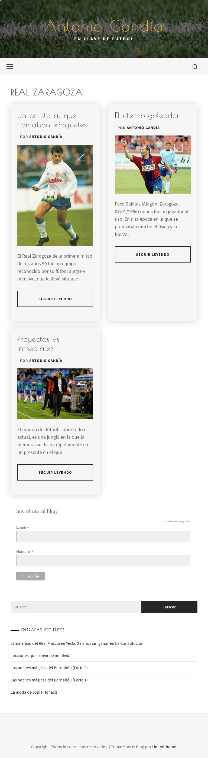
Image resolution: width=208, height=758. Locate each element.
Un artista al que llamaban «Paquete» (52, 120)
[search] (195, 66)
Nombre (24, 551)
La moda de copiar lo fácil (34, 692)
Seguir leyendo (55, 298)
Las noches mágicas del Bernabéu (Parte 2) (49, 667)
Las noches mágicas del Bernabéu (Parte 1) (49, 680)
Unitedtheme (164, 746)
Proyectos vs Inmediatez (38, 343)
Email (22, 527)
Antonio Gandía (104, 26)
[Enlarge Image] (81, 157)
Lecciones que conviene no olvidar (42, 655)
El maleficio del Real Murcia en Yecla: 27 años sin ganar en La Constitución (77, 643)
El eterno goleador (147, 115)
